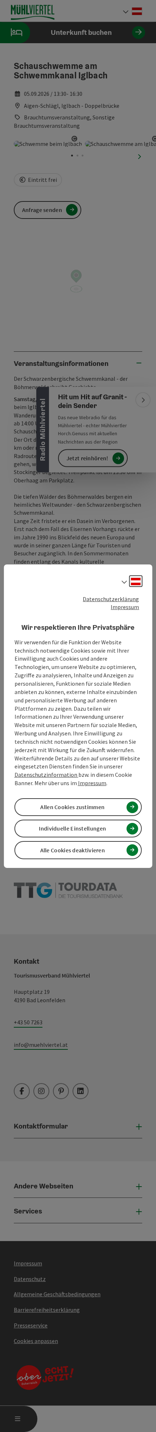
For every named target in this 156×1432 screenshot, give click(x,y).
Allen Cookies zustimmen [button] (72, 807)
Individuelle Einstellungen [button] (72, 828)
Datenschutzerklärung (111, 598)
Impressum (125, 607)
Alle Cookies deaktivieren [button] (72, 850)
